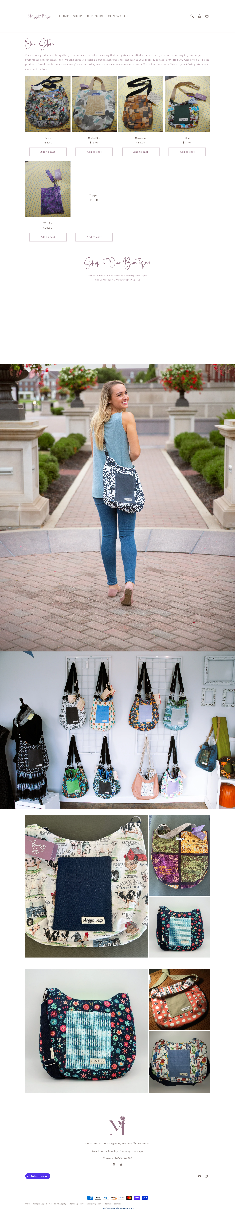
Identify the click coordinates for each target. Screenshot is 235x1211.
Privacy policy (94, 1203)
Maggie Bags (39, 1204)
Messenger (140, 138)
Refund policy (77, 1203)
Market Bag (94, 138)
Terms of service (113, 1203)
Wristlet (47, 223)
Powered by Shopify (56, 1204)
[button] (192, 16)
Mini (187, 138)
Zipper (94, 195)
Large (48, 138)
